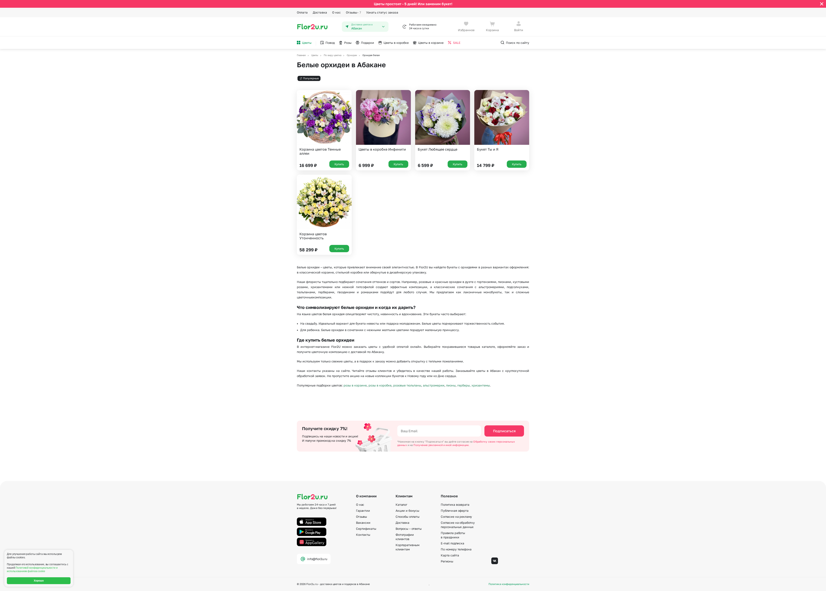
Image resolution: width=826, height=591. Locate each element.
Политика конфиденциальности (509, 584)
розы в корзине (355, 385)
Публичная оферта (454, 510)
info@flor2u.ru (317, 559)
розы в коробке (379, 385)
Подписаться (504, 431)
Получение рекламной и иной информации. (441, 445)
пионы (451, 385)
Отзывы (353, 12)
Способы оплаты (407, 516)
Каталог (401, 504)
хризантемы (481, 385)
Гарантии (363, 510)
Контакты (363, 534)
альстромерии (433, 385)
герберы (463, 385)
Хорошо (39, 580)
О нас (336, 12)
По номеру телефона (456, 549)
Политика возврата (455, 504)
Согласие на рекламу (456, 516)
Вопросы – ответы (409, 528)
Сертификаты (366, 528)
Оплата (302, 12)
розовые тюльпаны (407, 385)
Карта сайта (450, 555)
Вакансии (363, 522)
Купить (339, 164)
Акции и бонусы (407, 510)
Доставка (320, 12)
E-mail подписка (452, 543)
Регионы (447, 561)
